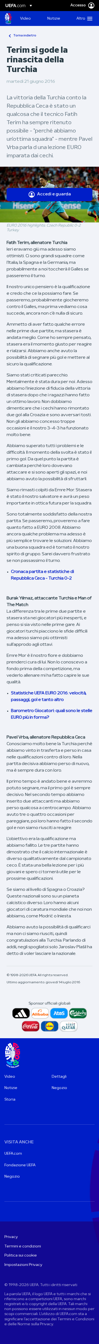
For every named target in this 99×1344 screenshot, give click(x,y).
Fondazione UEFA (19, 1165)
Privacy (11, 1237)
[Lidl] (50, 1026)
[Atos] (59, 1013)
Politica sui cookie (20, 1255)
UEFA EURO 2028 (8, 18)
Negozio (59, 1088)
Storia (9, 1099)
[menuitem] (29, 18)
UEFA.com (13, 1154)
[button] (83, 18)
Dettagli (59, 1077)
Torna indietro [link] (24, 35)
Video (9, 1077)
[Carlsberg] (78, 1013)
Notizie (10, 1088)
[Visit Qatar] (69, 1026)
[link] (25, 18)
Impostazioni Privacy (23, 1265)
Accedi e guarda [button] (54, 194)
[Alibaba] (40, 1013)
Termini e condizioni (22, 1246)
